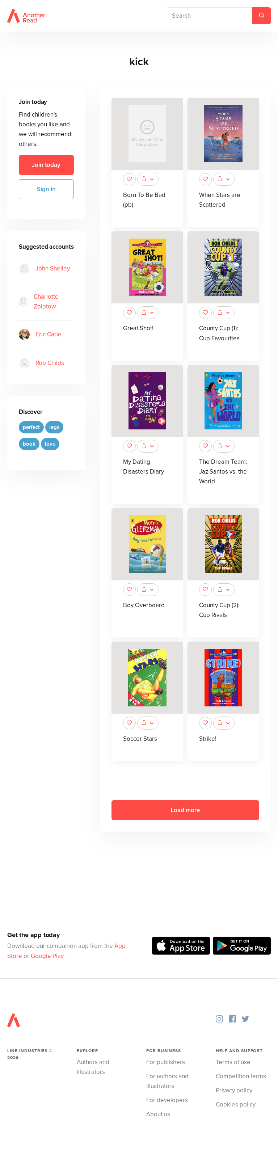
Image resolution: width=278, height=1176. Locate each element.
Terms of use (233, 1062)
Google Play (47, 956)
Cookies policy (236, 1104)
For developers (167, 1100)
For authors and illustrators (167, 1081)
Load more (185, 810)
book (29, 444)
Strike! (207, 739)
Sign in (46, 189)
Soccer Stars (140, 739)
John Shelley (52, 268)
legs (54, 427)
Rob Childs (49, 363)
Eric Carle (48, 334)
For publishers (165, 1062)
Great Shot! (138, 328)
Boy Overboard (144, 605)
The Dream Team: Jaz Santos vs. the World (223, 471)
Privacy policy (234, 1090)
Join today (46, 165)
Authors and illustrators (93, 1067)
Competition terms (241, 1076)
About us (158, 1114)
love (50, 444)
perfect (31, 427)
